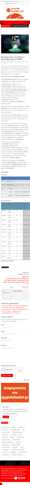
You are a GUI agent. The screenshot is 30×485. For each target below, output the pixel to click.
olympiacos (5, 429)
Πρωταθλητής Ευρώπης (17, 454)
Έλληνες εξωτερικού (17, 432)
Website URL (4, 338)
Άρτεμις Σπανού (6, 432)
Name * (3, 324)
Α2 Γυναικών (14, 434)
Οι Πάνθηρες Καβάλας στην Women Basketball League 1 (15, 305)
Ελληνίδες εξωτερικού (7, 442)
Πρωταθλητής (20, 280)
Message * (3, 345)
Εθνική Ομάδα (16, 1)
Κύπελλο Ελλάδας (16, 444)
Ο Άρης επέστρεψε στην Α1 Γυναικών (11, 313)
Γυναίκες (12, 437)
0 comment (4, 63)
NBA (13, 3)
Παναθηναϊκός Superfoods (18, 449)
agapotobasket (9, 61)
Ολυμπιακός (15, 447)
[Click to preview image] (15, 44)
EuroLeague (9, 1)
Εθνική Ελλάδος (16, 439)
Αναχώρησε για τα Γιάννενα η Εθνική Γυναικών (13, 307)
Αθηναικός (4, 437)
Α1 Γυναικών (5, 434)
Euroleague (8, 278)
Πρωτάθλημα (7, 280)
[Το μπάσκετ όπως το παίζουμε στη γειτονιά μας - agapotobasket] (15, 13)
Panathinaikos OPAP (16, 278)
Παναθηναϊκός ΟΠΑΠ (23, 274)
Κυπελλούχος (11, 282)
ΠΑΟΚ (22, 447)
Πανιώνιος (4, 452)
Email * (3, 331)
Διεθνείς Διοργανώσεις (9, 3)
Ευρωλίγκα (14, 280)
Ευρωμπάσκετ (5, 444)
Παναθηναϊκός (5, 449)
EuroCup (12, 1)
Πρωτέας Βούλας (23, 452)
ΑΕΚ (20, 434)
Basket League (4, 1)
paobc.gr (11, 260)
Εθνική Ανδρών (20, 437)
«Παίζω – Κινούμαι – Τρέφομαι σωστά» (11, 311)
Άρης (23, 429)
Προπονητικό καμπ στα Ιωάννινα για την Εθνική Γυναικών (15, 309)
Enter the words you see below (8, 365)
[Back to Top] (1, 484)
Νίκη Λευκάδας (5, 447)
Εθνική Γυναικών (6, 439)
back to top (26, 379)
